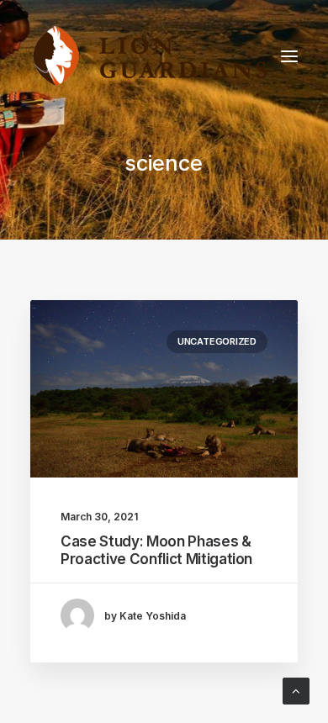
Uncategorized (217, 341)
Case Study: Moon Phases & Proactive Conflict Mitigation (156, 550)
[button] (289, 56)
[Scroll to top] (296, 690)
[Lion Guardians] (149, 56)
